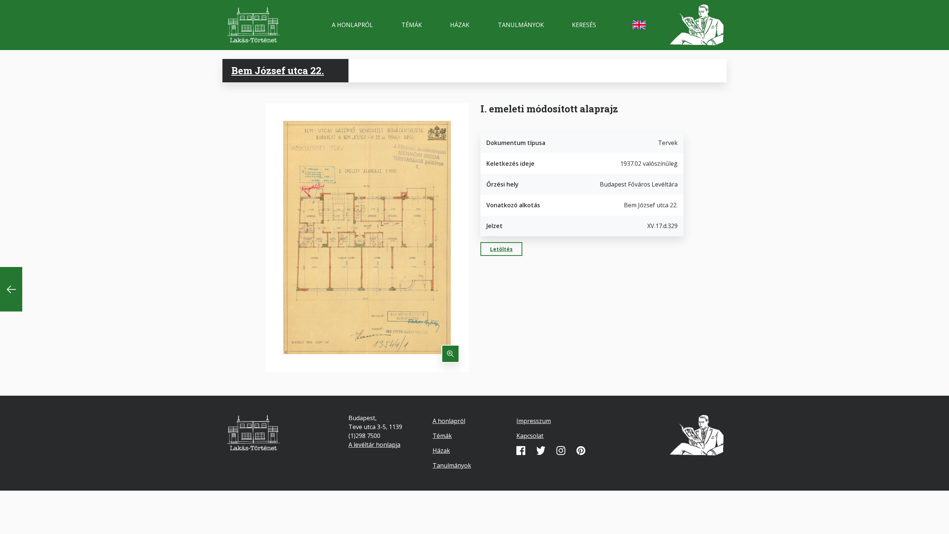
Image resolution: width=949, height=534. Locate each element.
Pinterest (580, 450)
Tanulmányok (521, 25)
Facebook (520, 450)
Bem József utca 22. (277, 70)
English (639, 24)
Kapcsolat (529, 436)
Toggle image (450, 354)
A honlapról (352, 25)
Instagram (560, 450)
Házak (459, 25)
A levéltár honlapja (374, 445)
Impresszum (533, 421)
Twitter (540, 450)
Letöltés (501, 249)
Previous (11, 289)
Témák (411, 25)
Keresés (584, 25)
